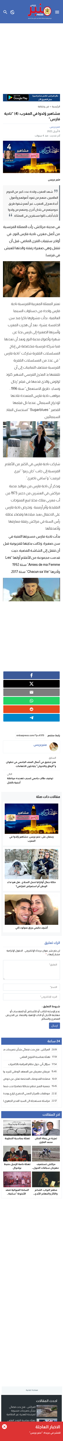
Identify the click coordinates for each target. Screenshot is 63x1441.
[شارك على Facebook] (31, 675)
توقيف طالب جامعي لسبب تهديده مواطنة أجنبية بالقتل (30, 778)
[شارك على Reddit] (31, 709)
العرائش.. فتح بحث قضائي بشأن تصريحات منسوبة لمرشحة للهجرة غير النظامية (21, 1411)
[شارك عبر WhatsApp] (31, 701)
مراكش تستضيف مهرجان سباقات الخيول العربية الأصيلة (46, 1168)
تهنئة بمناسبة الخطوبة (17, 1138)
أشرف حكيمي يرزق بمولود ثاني (31, 927)
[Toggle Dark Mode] (12, 11)
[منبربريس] (53, 746)
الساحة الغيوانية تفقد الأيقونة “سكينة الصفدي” (17, 1193)
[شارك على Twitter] (31, 684)
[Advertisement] (31, 57)
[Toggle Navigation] (58, 11)
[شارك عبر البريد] (31, 692)
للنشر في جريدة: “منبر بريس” (45, 1432)
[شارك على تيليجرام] (31, 718)
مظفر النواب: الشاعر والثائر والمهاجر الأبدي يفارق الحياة (46, 1193)
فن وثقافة (43, 106)
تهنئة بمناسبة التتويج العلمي (21, 1420)
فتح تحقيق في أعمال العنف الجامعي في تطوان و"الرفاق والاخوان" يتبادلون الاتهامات (31, 762)
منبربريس (55, 126)
